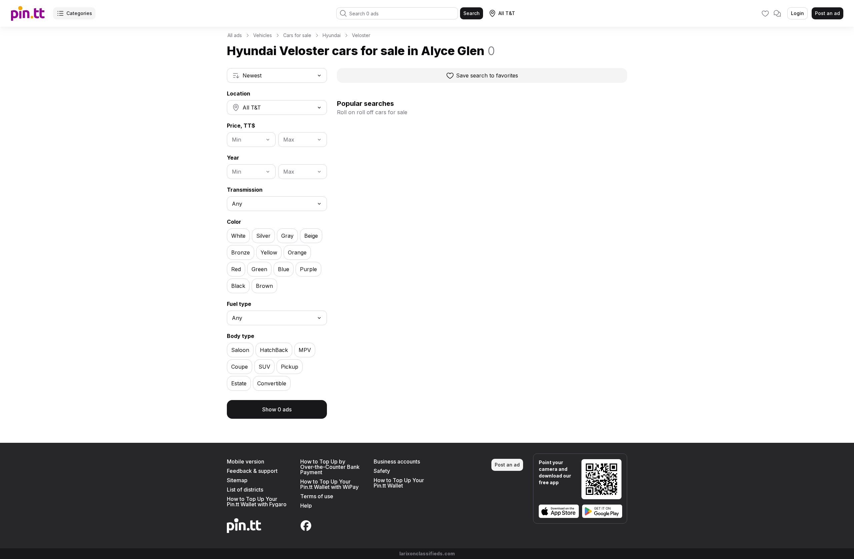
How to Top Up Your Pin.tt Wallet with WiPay (329, 484)
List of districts (245, 489)
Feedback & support (252, 471)
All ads (235, 35)
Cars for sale (297, 35)
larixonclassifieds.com (427, 553)
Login (797, 13)
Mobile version (245, 461)
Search (471, 13)
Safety (382, 471)
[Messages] (777, 13)
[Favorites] (765, 13)
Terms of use (316, 496)
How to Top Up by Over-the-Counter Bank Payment (330, 467)
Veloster (361, 35)
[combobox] (277, 75)
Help (306, 505)
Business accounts (397, 461)
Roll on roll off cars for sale (372, 112)
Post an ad (827, 13)
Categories (79, 13)
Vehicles (262, 35)
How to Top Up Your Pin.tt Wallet (399, 483)
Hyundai (332, 35)
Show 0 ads (277, 409)
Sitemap (237, 480)
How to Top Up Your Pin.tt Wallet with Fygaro (257, 501)
